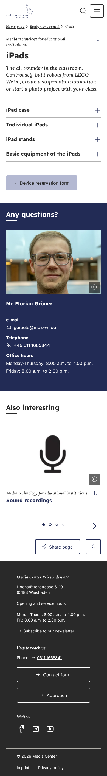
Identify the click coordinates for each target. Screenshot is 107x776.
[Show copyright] (93, 286)
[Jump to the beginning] (93, 546)
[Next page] (94, 526)
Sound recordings (29, 500)
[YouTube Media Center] (50, 729)
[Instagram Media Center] (36, 729)
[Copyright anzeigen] (93, 478)
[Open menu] (97, 11)
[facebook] (22, 729)
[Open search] (83, 11)
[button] (53, 110)
